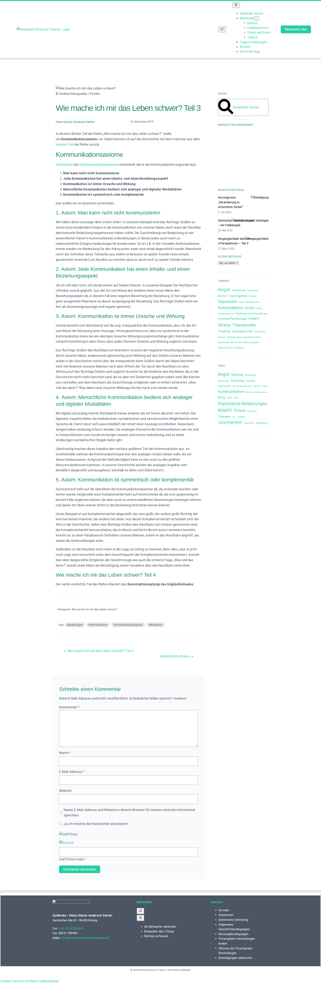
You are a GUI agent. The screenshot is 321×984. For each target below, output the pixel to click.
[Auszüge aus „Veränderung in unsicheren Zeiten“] (260, 197)
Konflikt (250, 308)
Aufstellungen (239, 290)
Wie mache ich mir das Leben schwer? (94, 609)
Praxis (236, 398)
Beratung (237, 374)
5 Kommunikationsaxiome (99, 164)
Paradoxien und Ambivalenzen (251, 313)
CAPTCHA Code (71, 859)
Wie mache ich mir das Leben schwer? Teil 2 (101, 651)
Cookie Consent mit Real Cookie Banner (29, 981)
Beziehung (252, 290)
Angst (224, 289)
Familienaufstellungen (242, 386)
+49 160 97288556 (71, 928)
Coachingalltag (238, 296)
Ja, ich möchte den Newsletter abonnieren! (95, 824)
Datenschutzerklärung (230, 166)
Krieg (259, 308)
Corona (253, 296)
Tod (233, 417)
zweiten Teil (65, 144)
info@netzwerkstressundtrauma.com (85, 938)
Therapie (224, 416)
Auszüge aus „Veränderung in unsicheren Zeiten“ (230, 202)
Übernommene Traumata (231, 348)
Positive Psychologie (232, 318)
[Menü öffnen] (222, 29)
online (229, 398)
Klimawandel (252, 302)
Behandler (144, 902)
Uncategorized (242, 331)
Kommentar (69, 707)
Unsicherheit (259, 332)
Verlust (221, 337)
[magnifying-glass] (225, 113)
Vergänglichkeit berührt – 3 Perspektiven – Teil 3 (235, 241)
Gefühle (257, 386)
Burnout (222, 295)
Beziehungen (75, 624)
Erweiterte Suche (246, 107)
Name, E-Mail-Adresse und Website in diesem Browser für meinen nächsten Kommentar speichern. (129, 812)
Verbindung (249, 423)
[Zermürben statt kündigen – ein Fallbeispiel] (250, 220)
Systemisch (252, 411)
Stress (224, 325)
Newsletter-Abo (296, 29)
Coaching (237, 380)
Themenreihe (244, 325)
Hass (241, 302)
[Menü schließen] (236, 5)
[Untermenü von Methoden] (256, 18)
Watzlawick (64, 164)
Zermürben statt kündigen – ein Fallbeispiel (236, 223)
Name (64, 753)
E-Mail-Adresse (71, 772)
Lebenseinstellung (226, 313)
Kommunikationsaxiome (128, 624)
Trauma (224, 331)
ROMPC (254, 318)
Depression (227, 301)
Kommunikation (98, 624)
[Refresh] (66, 843)
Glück (264, 386)
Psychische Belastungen (242, 403)
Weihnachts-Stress (174, 656)
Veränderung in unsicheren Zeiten (244, 337)
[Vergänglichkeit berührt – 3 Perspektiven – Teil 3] (256, 238)
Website (65, 791)
